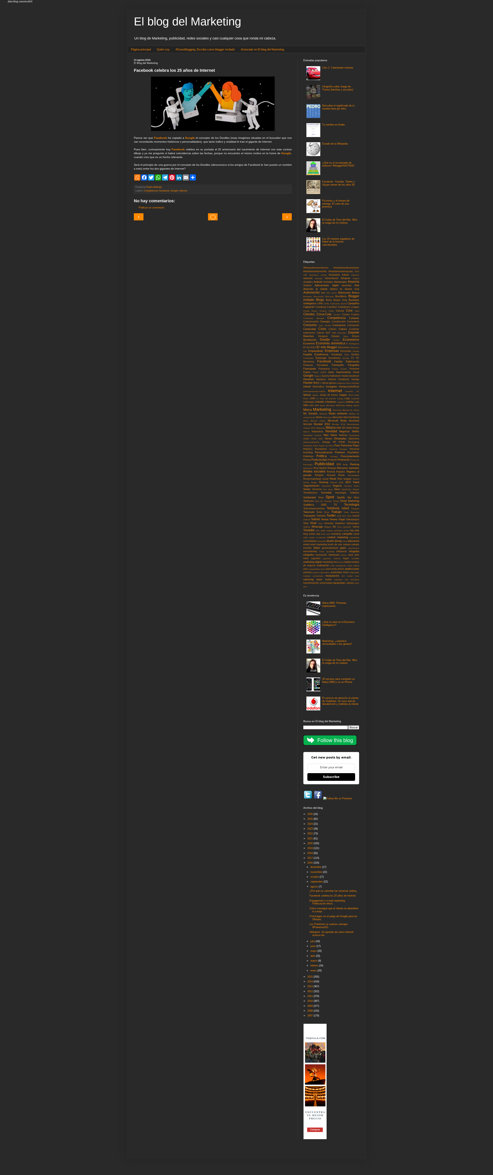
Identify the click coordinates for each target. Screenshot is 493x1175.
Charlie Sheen (310, 311)
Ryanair (333, 482)
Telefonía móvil (338, 508)
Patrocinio (346, 445)
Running (323, 482)
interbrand (334, 555)
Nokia (333, 435)
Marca (307, 409)
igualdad (330, 551)
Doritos (336, 340)
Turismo (320, 515)
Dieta (346, 336)
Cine (349, 310)
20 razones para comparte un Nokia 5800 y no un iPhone (338, 680)
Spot (330, 497)
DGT (328, 332)
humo (321, 551)
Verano (333, 519)
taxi (346, 580)
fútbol (317, 547)
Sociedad (326, 492)
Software (354, 492)
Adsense (355, 275)
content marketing (337, 537)
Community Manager (313, 318)
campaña (347, 533)
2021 (310, 838)
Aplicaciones (322, 285)
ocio (305, 569)
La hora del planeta (326, 398)
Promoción (344, 459)
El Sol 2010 (309, 347)
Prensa (307, 459)
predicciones (352, 568)
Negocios (344, 431)
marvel (341, 562)
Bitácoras (329, 296)
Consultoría (353, 321)
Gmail (356, 372)
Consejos (325, 321)
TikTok (326, 512)
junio (313, 946)
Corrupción (353, 325)
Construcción (339, 321)
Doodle (325, 339)
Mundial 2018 (338, 424)
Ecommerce (351, 339)
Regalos (340, 471)
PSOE (342, 442)
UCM (339, 516)
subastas (338, 580)
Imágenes (340, 383)
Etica (347, 355)
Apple (335, 285)
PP (334, 442)
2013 (310, 986)
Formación (338, 365)
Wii (334, 526)
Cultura (343, 329)
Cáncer (320, 332)
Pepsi (356, 445)
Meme (319, 417)
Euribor (355, 354)
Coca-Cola (324, 314)
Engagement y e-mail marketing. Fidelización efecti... (327, 902)
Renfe (341, 475)
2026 (310, 814)
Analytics (308, 282)
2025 (310, 818)
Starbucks (308, 501)
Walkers (306, 527)
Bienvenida (319, 296)
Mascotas (337, 410)
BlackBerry (341, 296)
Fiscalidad (322, 365)
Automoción (311, 292)
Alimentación (332, 278)
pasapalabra (314, 569)
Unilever (306, 520)
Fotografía (353, 365)
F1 (352, 358)
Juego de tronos (329, 395)
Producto (332, 459)
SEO (348, 482)
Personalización (324, 452)
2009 (310, 1005)
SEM (341, 482)
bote (328, 534)
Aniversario (340, 281)
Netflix (355, 431)
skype (319, 579)
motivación (323, 565)
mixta (347, 561)
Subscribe (331, 777)
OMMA (306, 439)
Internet (183, 190)
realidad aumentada (313, 576)
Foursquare (309, 368)
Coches (337, 315)
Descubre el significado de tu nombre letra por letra (338, 107)
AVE (305, 275)
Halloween (335, 376)
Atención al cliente (315, 289)
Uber (349, 516)
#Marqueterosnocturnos (315, 267)
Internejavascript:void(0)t (314, 391)
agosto (314, 886)
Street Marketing (349, 500)
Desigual (323, 336)
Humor (308, 382)
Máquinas (320, 428)
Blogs (320, 299)
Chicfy (331, 311)
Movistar (307, 424)
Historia (332, 379)
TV (335, 504)
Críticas (332, 329)
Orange (326, 442)
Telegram (355, 509)
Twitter (331, 515)
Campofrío (353, 303)
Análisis (307, 285)
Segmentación (311, 485)
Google (190, 137)
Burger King (340, 300)
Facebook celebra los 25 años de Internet (332, 895)
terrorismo (354, 580)
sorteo (328, 579)
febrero (314, 965)
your (305, 586)
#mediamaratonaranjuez (346, 267)
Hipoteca (321, 379)
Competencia (151, 190)
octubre (314, 876)
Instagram (331, 386)
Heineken (308, 379)
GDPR (323, 372)
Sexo (337, 489)
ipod (350, 555)
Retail (333, 478)
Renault (331, 475)
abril (313, 955)
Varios (315, 519)
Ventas (325, 519)
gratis (343, 547)
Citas (357, 311)
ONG (320, 439)
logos (346, 558)
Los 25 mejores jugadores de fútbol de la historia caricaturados (338, 241)
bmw (323, 534)
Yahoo (355, 526)
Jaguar (315, 395)
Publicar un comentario (151, 207)
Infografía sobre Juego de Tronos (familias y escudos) (337, 88)
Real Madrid (320, 468)
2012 (310, 991)
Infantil (307, 386)
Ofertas (328, 438)
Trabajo (336, 511)
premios (307, 572)
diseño (330, 540)
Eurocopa (321, 357)
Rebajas (332, 468)
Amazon (345, 278)
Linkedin (319, 401)
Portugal (334, 456)
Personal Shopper (338, 449)
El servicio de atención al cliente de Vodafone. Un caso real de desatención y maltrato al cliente (340, 701)
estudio (355, 544)
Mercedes (338, 417)
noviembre (316, 872)
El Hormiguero (352, 344)
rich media (347, 576)
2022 (310, 833)
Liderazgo (308, 402)
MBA (305, 405)
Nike (326, 435)
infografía (308, 554)
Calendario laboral (338, 304)
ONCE (314, 439)
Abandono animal (318, 275)
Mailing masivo (352, 405)
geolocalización (330, 548)
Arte (357, 285)
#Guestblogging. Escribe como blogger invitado (205, 49)
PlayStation (353, 452)
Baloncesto (344, 292)
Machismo (330, 405)
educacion (353, 540)
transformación (311, 583)
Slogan (356, 489)
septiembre (317, 881)
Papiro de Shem (326, 446)
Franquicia (324, 368)
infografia (354, 551)
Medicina (323, 414)
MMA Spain (320, 405)
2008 (310, 1010)
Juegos (343, 394)
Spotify (341, 497)
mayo (313, 950)
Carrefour (332, 307)
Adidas (345, 274)
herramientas (310, 551)
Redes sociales (314, 471)
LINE (312, 398)
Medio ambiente (338, 413)
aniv (317, 530)
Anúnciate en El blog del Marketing (262, 49)
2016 (310, 862)
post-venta (331, 569)
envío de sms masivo (339, 544)
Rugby (314, 482)
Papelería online (310, 446)
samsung (308, 579)
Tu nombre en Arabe (333, 124)
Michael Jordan (317, 421)
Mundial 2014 (322, 424)
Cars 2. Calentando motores (337, 67)
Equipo (356, 351)
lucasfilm (355, 558)
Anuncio (353, 281)
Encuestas (345, 351)
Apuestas (346, 285)
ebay (345, 541)
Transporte (309, 515)
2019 (310, 848)
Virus (320, 523)
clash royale (308, 537)
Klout (351, 395)
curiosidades (310, 541)
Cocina (346, 314)
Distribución (309, 339)
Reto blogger (344, 479)
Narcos (306, 432)
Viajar (342, 519)
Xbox (339, 527)
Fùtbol (315, 372)
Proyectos (354, 460)
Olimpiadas (340, 438)
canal (356, 534)
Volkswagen (352, 523)
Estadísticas (321, 354)
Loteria (349, 401)
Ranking (354, 464)
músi (332, 566)
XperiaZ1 (347, 527)
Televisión (308, 512)
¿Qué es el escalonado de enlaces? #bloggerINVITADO (338, 164)
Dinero (355, 336)
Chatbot (323, 311)
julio (313, 941)
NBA (338, 428)
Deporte (353, 332)
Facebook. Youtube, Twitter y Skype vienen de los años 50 (338, 183)
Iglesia (332, 383)
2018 (310, 853)
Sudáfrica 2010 (314, 504)
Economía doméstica (330, 343)
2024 (310, 823)
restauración (332, 575)
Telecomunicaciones (314, 508)
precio (341, 569)
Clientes (309, 314)
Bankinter (307, 296)
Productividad (319, 459)
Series (306, 489)
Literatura (330, 401)
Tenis (319, 512)
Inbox (348, 383)
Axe (323, 292)
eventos (307, 548)
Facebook (160, 137)
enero (313, 970)
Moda (343, 420)
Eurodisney (334, 358)
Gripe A (317, 376)
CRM (320, 303)
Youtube (309, 530)
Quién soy (163, 49)
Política (321, 456)
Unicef (355, 515)
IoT (357, 391)
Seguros (337, 485)
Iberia (325, 383)
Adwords (308, 278)
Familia (338, 361)
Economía (309, 343)
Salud (356, 482)
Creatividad (309, 329)
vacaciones (339, 582)
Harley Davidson (350, 376)
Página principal (141, 49)
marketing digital (312, 561)
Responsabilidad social (316, 479)
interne (344, 555)
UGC (344, 516)
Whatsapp (317, 526)
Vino (305, 523)
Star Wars (353, 497)
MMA (311, 405)
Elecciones (344, 347)
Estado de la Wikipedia (335, 143)
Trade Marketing (351, 512)
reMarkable (354, 572)
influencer (341, 551)
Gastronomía (343, 372)
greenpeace (353, 548)
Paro (337, 445)
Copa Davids (324, 325)
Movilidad (354, 420)
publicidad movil (339, 572)
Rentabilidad (353, 475)
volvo (357, 583)
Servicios (317, 489)
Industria (355, 383)
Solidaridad (309, 497)
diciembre (316, 867)
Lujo (357, 402)
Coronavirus (339, 325)
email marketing (318, 544)
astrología (338, 530)
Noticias (343, 435)
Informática (318, 386)
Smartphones (310, 492)
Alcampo (319, 278)
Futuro (306, 372)
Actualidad (334, 274)
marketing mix (330, 562)
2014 (310, 981)
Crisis (322, 328)
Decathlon (342, 333)
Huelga (355, 379)
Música (331, 427)
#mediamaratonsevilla (315, 271)
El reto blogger (327, 347)
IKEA (316, 382)
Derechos (308, 336)
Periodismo (321, 449)
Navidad (331, 431)
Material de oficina (350, 410)
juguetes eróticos (331, 558)
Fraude (343, 369)
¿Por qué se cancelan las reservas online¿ (333, 890)
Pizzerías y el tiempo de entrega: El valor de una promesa (335, 203)
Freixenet (354, 368)
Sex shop (328, 489)
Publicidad (324, 464)
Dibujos (335, 336)
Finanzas (308, 365)
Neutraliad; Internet (312, 435)
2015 (310, 976)
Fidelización (352, 361)
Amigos (356, 278)
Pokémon (308, 456)
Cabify (326, 304)
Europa (346, 358)
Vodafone (340, 523)
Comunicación (311, 321)
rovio (357, 576)
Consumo (310, 325)
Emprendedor (315, 351)
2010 (310, 1000)
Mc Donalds (310, 413)
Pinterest (340, 452)
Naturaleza (317, 431)
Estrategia (336, 354)
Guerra (325, 376)
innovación (321, 555)
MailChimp (340, 405)
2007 (310, 1015)
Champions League (348, 307)
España (307, 354)
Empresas (332, 350)
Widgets (327, 527)
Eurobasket (308, 358)
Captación (308, 306)
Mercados (327, 417)
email (306, 544)
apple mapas (327, 530)
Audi (356, 289)
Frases (335, 369)
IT (321, 383)
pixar (323, 569)
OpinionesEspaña (311, 442)
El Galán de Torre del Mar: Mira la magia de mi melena (339, 221)
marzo (314, 960)
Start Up (319, 501)
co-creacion (321, 537)
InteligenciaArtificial (349, 386)
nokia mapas (353, 566)
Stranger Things (331, 501)
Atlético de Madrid (341, 289)
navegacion (341, 566)
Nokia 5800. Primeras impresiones (334, 604)
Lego (347, 398)
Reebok (331, 471)
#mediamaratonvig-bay (341, 271)
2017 (310, 857)
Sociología (340, 492)
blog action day (311, 534)
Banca (355, 292)
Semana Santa (351, 486)
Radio (345, 464)
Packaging (353, 442)
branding (336, 534)
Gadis (331, 372)
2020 (357, 271)
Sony (321, 497)
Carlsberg (321, 307)
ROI (339, 464)
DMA (334, 333)
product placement (321, 572)
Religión (319, 475)
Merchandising (351, 417)
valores (350, 583)
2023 (310, 828)
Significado (346, 489)
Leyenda (355, 398)
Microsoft (333, 420)
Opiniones (353, 438)
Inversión (349, 391)
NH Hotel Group (350, 428)
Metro (305, 421)
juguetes (315, 558)
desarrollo (321, 541)
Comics (355, 314)
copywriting (354, 537)
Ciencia (340, 310)
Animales (328, 282)
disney (338, 540)
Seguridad (326, 486)
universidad (326, 583)
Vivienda (328, 523)
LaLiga (340, 398)
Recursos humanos (348, 468)
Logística (341, 402)
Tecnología (351, 504)
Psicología (308, 464)
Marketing (322, 409)
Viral (313, 523)
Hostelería (343, 379)
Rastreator (308, 468)
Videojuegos (352, 519)
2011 (310, 996)
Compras (354, 318)
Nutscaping (354, 435)
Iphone (307, 394)
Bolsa (329, 300)
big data (354, 530)
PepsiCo (307, 449)
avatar (346, 530)
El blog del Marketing (187, 21)
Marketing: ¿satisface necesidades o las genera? (337, 643)
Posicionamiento (350, 456)
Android (318, 281)
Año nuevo (331, 293)
